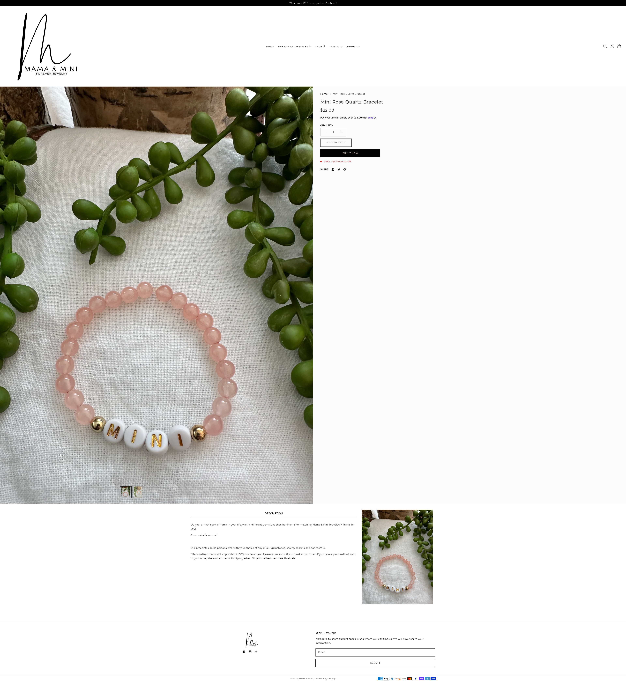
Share (324, 169)
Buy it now (350, 153)
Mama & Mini (306, 679)
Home (324, 93)
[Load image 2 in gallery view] (138, 492)
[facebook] (244, 653)
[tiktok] (256, 653)
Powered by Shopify (325, 679)
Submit (375, 663)
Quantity (326, 125)
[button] (294, 46)
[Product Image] (156, 295)
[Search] (605, 46)
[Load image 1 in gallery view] (126, 492)
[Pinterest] (344, 169)
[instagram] (250, 653)
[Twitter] (338, 169)
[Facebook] (333, 169)
